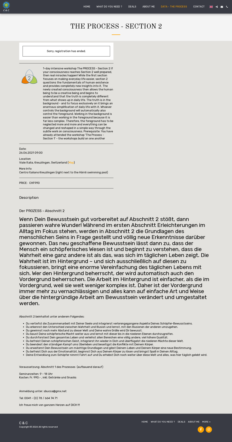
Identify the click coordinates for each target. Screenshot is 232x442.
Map (71, 162)
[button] (216, 7)
